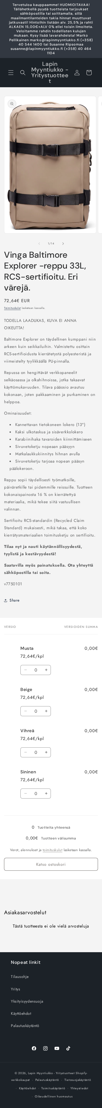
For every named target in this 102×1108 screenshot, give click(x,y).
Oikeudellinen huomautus (53, 1096)
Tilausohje (20, 976)
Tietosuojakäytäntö (77, 1080)
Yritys (15, 989)
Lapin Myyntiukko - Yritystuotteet (51, 1073)
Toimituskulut (12, 308)
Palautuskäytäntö (25, 1025)
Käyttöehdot (21, 1013)
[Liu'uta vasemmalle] (39, 244)
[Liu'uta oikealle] (63, 244)
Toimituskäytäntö (53, 1088)
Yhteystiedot (79, 1088)
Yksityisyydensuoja (27, 1001)
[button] (11, 73)
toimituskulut (52, 849)
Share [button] (15, 600)
